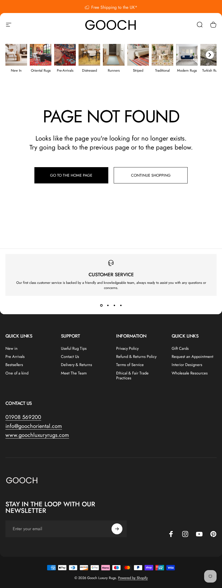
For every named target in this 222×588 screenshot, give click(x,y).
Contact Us (70, 356)
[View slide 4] (120, 305)
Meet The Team (74, 373)
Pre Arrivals (15, 356)
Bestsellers (14, 364)
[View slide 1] (101, 305)
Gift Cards (180, 348)
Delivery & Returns (76, 364)
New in (11, 348)
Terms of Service (130, 364)
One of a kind (16, 373)
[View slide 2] (108, 305)
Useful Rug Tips (74, 348)
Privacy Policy (127, 348)
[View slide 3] (114, 305)
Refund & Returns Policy (136, 356)
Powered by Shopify (133, 577)
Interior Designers (187, 364)
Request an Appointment (192, 356)
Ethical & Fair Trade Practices (132, 375)
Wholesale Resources (190, 373)
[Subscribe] (117, 528)
